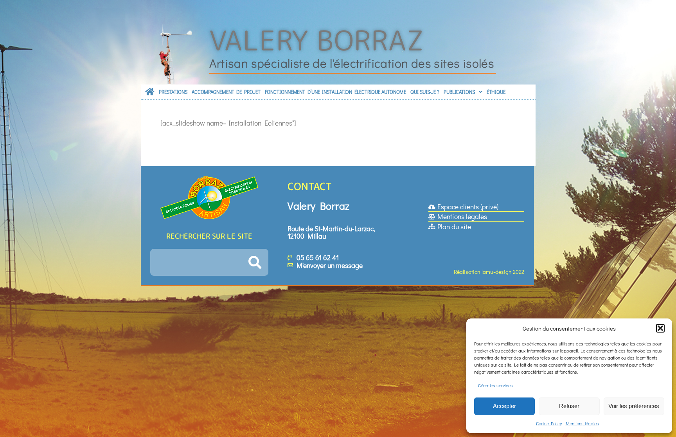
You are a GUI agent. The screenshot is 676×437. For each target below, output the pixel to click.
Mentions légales (582, 423)
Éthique (496, 92)
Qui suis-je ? (424, 92)
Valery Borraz (316, 40)
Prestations (173, 92)
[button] (660, 328)
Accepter (504, 406)
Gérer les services (495, 385)
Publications (459, 92)
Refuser (569, 406)
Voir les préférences (633, 406)
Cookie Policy (549, 423)
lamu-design (497, 271)
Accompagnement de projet (226, 92)
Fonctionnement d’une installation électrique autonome (335, 92)
